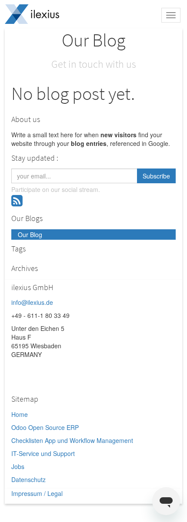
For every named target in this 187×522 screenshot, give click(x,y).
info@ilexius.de (32, 302)
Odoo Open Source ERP (45, 427)
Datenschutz (28, 479)
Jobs (17, 466)
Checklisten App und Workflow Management (72, 440)
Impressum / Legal (37, 493)
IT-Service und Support (43, 453)
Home (19, 414)
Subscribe (156, 176)
